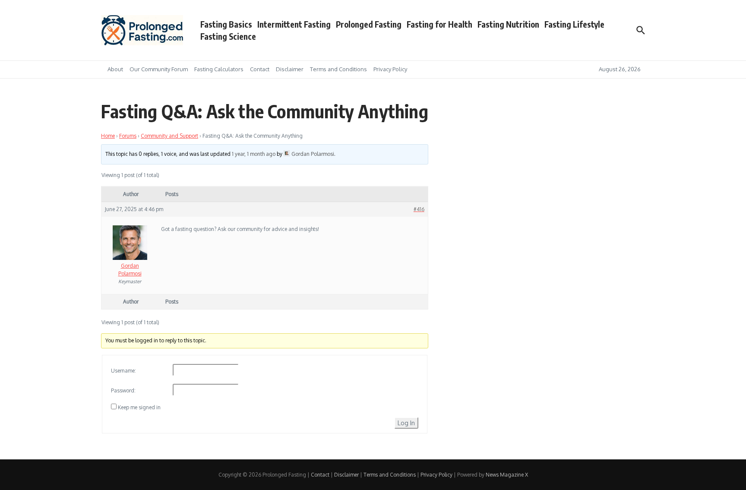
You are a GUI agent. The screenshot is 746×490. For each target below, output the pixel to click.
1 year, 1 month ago (253, 154)
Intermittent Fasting (294, 24)
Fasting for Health (439, 24)
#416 (419, 209)
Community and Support (169, 136)
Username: (123, 370)
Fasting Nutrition (508, 24)
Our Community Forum (159, 69)
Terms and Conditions (338, 69)
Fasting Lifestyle (574, 24)
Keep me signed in (139, 407)
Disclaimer (289, 69)
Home (108, 136)
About (115, 69)
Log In (406, 423)
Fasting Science (228, 36)
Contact (259, 69)
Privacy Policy (390, 69)
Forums (127, 136)
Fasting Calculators (218, 69)
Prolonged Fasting (368, 24)
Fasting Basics (226, 24)
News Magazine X (507, 474)
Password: (123, 390)
